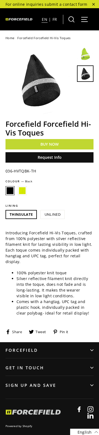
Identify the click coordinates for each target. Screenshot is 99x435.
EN (44, 19)
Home (10, 38)
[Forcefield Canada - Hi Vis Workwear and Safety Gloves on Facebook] (79, 409)
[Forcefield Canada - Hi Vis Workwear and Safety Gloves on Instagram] (90, 409)
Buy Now (49, 144)
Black (10, 190)
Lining (12, 205)
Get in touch (25, 367)
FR (55, 19)
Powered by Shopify (19, 426)
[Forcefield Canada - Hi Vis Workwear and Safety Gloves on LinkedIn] (90, 415)
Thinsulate (21, 214)
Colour (19, 181)
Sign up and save (31, 385)
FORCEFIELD (22, 350)
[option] (40, 80)
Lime (22, 190)
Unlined (53, 214)
